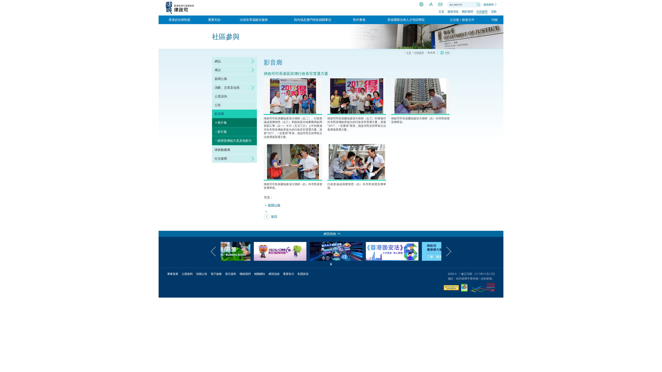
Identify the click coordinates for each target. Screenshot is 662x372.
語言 (421, 4)
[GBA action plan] (415, 259)
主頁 (441, 11)
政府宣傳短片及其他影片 (235, 140)
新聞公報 (221, 79)
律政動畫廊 (222, 150)
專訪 (218, 70)
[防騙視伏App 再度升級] (303, 259)
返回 (274, 216)
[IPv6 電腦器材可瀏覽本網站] (464, 288)
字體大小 (430, 4)
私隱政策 (303, 274)
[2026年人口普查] (247, 259)
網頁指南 (274, 274)
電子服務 (216, 274)
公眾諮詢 (221, 96)
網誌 (218, 61)
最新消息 (453, 11)
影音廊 (219, 114)
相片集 (222, 122)
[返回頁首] (498, 226)
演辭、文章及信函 (227, 87)
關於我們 (467, 11)
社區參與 (482, 11)
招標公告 (201, 274)
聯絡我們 (440, 4)
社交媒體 (221, 158)
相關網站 (259, 274)
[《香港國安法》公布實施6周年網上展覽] (359, 259)
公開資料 (187, 274)
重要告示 (288, 274)
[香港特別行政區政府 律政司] (180, 8)
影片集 (222, 132)
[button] (215, 251)
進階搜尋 (488, 4)
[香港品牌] (482, 288)
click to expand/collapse (251, 61)
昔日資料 (230, 274)
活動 (493, 11)
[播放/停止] (331, 264)
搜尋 (478, 4)
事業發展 (172, 274)
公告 (218, 105)
